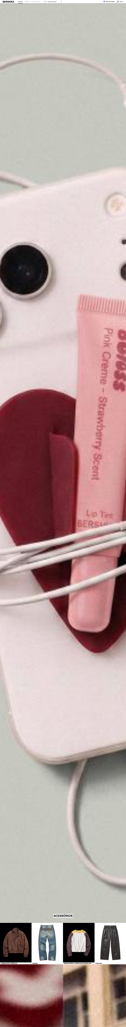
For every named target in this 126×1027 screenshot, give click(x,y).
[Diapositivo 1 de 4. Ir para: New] (63, 463)
